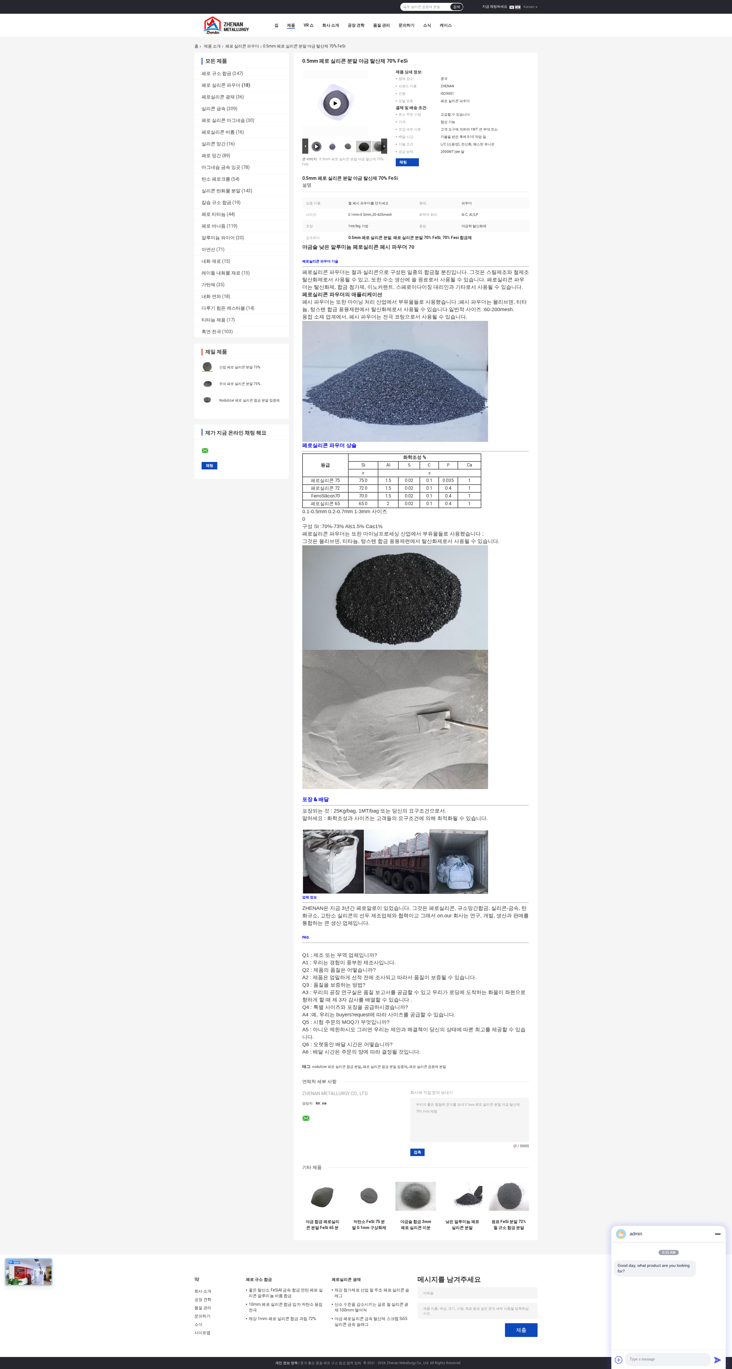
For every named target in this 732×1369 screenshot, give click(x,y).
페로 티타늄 (214, 214)
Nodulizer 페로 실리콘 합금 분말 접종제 (249, 400)
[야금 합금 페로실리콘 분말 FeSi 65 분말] (322, 1196)
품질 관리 (381, 25)
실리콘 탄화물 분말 (221, 190)
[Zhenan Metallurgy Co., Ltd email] (209, 450)
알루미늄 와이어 (218, 237)
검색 (456, 7)
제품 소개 (212, 46)
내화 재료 (211, 261)
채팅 (403, 162)
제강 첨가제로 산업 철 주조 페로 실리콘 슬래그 (372, 1293)
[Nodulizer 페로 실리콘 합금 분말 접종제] (207, 400)
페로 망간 (211, 155)
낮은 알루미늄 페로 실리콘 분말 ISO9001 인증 (462, 1224)
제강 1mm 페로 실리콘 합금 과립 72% (282, 1318)
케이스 (446, 25)
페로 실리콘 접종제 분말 (427, 1067)
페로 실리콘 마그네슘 (223, 120)
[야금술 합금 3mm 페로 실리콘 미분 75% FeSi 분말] (415, 1196)
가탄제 (208, 284)
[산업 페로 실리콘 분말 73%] (207, 367)
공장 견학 (356, 25)
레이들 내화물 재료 (221, 273)
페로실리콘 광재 (218, 97)
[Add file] (619, 1360)
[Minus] (717, 1233)
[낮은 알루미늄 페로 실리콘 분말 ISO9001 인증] (462, 1196)
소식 (427, 25)
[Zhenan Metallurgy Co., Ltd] (225, 25)
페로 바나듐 (214, 226)
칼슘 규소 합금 (216, 202)
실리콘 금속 (214, 108)
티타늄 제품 (214, 320)
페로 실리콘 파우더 (242, 46)
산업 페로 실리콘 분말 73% (239, 367)
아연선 (208, 249)
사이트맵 (202, 1332)
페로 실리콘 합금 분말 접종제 (385, 1067)
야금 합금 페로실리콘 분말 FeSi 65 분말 (322, 1224)
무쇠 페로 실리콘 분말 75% (239, 384)
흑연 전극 (211, 331)
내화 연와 (211, 296)
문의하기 (407, 25)
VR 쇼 (309, 25)
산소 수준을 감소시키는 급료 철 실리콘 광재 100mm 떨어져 (371, 1307)
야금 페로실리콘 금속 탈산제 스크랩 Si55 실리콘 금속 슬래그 (371, 1321)
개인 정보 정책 (286, 1363)
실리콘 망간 (214, 144)
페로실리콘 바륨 (218, 132)
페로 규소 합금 (216, 73)
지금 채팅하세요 (494, 7)
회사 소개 (330, 25)
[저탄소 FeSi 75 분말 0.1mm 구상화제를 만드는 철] (369, 1196)
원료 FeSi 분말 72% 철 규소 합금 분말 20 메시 (509, 1224)
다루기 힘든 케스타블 (223, 308)
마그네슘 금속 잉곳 (221, 167)
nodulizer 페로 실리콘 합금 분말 (336, 1067)
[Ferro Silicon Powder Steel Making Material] (335, 103)
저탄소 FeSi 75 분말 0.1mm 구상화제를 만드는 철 (369, 1224)
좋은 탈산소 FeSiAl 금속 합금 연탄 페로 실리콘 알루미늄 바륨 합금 (286, 1293)
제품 (291, 25)
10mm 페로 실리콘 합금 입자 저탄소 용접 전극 (286, 1307)
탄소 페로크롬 (216, 179)
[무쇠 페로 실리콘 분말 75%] (207, 383)
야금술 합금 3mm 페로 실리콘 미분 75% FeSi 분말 (415, 1224)
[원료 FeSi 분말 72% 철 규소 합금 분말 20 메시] (509, 1196)
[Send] (717, 1360)
